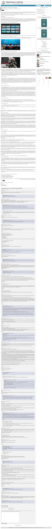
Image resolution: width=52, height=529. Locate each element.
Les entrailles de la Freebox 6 (4, 175)
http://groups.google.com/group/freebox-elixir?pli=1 (17, 479)
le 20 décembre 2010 (13, 376)
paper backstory (49, 39)
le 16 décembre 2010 (8, 283)
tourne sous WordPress (14, 527)
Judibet (3, 428)
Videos (14, 5)
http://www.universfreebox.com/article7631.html (22, 414)
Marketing (21, 179)
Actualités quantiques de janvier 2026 (41, 13)
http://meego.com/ (25, 383)
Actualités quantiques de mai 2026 (40, 9)
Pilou (3, 455)
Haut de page (31, 527)
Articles (35, 527)
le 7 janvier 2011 (7, 455)
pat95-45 (3, 325)
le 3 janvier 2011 (7, 439)
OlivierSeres (3, 215)
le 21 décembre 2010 (8, 428)
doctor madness (6, 376)
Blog (15, 5)
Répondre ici (2, 193)
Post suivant (20, 525)
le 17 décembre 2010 (12, 372)
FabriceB (3, 275)
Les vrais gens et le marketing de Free (5, 177)
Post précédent (17, 525)
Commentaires (39, 527)
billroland (4, 283)
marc (3, 294)
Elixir (3, 149)
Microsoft (23, 179)
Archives (4, 5)
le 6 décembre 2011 (12, 488)
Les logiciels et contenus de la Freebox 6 (10, 7)
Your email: (2, 183)
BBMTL (3, 495)
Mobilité (25, 179)
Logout (42, 527)
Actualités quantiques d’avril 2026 (40, 10)
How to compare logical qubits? (40, 11)
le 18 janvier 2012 (7, 495)
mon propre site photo (43, 73)
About (18, 5)
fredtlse (3, 439)
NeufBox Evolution (14, 54)
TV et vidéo (31, 179)
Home (2, 5)
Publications (7, 5)
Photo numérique (27, 179)
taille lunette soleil (3, 485)
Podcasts (11, 5)
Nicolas (3, 290)
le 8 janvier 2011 (11, 461)
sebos (3, 401)
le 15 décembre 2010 (11, 195)
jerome (3, 199)
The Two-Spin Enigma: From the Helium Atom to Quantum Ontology (43, 38)
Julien (3, 390)
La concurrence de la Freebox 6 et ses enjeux (6, 176)
